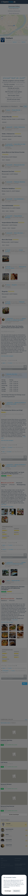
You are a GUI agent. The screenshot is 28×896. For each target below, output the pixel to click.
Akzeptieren (16, 890)
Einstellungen (8, 890)
